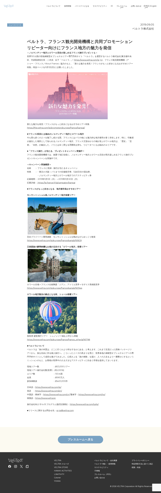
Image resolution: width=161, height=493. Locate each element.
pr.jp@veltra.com (65, 410)
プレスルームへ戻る (80, 439)
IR (112, 6)
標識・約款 (136, 467)
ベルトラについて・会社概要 (105, 460)
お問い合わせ (136, 6)
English (153, 6)
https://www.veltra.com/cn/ (56, 394)
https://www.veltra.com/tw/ (91, 394)
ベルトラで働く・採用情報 (104, 464)
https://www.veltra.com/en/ (48, 391)
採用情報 (67, 6)
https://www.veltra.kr (45, 398)
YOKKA (57, 481)
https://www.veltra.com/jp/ (48, 387)
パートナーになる (82, 6)
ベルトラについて (53, 6)
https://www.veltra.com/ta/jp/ (84, 404)
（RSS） (108, 474)
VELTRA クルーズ (61, 464)
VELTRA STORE (61, 467)
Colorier (57, 478)
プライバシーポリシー (140, 460)
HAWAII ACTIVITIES (63, 471)
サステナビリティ (100, 6)
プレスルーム (121, 6)
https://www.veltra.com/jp (86, 60)
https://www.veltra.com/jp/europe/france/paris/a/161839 (54, 240)
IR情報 (97, 471)
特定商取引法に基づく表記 (142, 464)
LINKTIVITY (59, 474)
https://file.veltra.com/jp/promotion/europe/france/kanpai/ (56, 128)
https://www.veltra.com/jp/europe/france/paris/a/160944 (54, 288)
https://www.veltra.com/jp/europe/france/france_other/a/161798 (58, 339)
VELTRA (57, 460)
